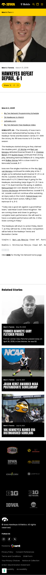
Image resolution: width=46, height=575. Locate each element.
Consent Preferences (25, 552)
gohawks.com (10, 121)
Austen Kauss (17, 155)
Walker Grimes (12, 160)
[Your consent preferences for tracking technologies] (4, 570)
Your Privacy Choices (11, 560)
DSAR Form (28, 556)
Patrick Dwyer (32, 196)
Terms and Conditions (11, 556)
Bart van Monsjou (20, 240)
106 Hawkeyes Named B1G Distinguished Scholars (19, 431)
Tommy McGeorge (10, 190)
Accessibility (22, 569)
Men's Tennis (8, 67)
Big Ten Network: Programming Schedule (21, 113)
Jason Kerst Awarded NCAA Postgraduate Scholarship (20, 385)
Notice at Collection (30, 560)
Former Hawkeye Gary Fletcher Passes (17, 333)
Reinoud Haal (7, 188)
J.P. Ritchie (22, 149)
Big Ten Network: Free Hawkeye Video (20, 125)
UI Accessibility (8, 569)
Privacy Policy (7, 552)
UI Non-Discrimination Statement (16, 565)
